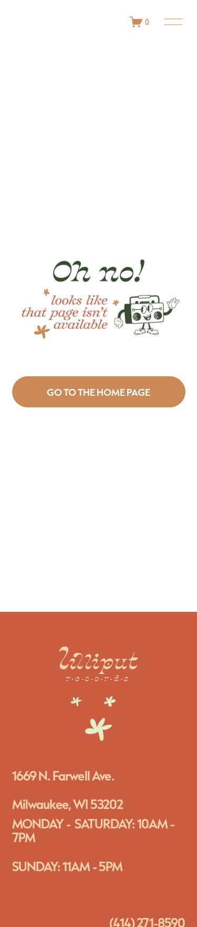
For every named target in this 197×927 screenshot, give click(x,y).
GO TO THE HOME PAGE (98, 392)
